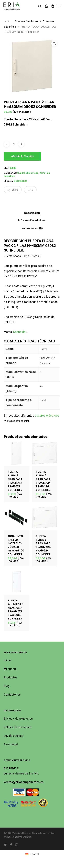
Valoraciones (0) (32, 228)
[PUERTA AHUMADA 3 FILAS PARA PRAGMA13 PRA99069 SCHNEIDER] (16, 582)
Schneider (19, 332)
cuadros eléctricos (46, 415)
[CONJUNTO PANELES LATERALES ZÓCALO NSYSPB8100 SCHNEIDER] (16, 517)
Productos (10, 677)
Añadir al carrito (22, 156)
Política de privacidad (17, 727)
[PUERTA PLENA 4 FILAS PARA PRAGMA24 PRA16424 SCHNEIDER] (44, 453)
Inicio (7, 21)
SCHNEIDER (20, 181)
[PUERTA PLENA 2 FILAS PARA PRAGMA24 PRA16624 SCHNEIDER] (44, 517)
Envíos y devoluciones (18, 718)
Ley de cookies (13, 735)
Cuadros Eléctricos (26, 21)
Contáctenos (12, 694)
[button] (59, 6)
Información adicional (32, 220)
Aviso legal (11, 744)
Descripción (32, 212)
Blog (7, 686)
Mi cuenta (10, 669)
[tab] (32, 213)
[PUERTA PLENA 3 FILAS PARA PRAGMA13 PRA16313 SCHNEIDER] (16, 453)
